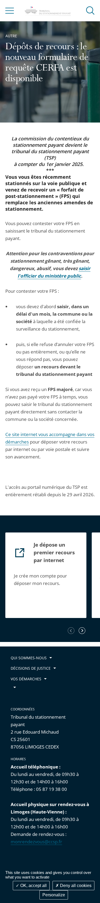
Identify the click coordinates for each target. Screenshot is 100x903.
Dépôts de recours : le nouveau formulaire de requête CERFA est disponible (47, 63)
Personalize (53, 895)
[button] (90, 10)
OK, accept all (33, 885)
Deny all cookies (75, 885)
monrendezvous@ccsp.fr (36, 842)
